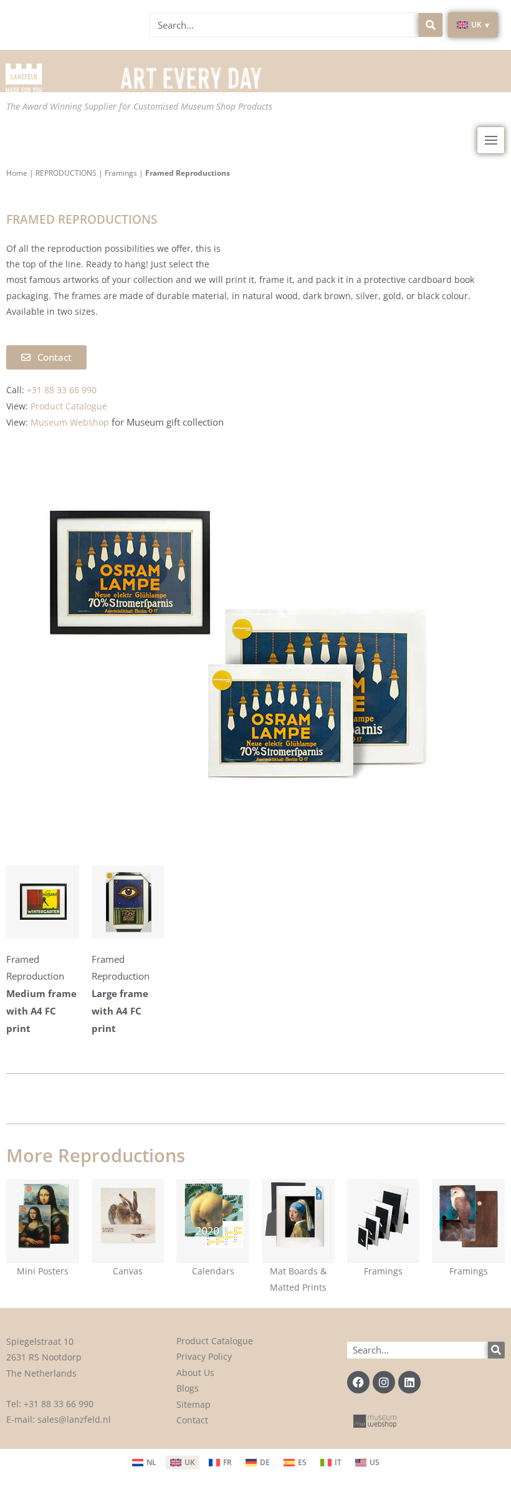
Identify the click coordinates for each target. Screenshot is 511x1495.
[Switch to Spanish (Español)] (295, 1462)
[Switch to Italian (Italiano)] (331, 1462)
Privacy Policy (204, 1356)
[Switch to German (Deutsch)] (257, 1462)
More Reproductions (95, 1155)
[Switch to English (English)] (182, 1462)
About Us (195, 1372)
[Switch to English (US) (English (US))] (367, 1462)
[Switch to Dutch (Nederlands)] (144, 1462)
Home (16, 173)
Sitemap (193, 1404)
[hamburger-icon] (491, 140)
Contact (192, 1420)
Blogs (187, 1388)
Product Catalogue (214, 1341)
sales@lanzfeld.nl (74, 1419)
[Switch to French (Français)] (220, 1462)
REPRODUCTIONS (66, 173)
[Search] (430, 25)
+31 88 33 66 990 (58, 1404)
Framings (121, 173)
